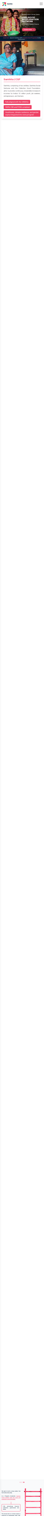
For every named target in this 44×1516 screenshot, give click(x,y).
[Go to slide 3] (23, 1482)
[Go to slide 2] (22, 1482)
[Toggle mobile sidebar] (41, 4)
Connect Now (29, 29)
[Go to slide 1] (20, 1482)
